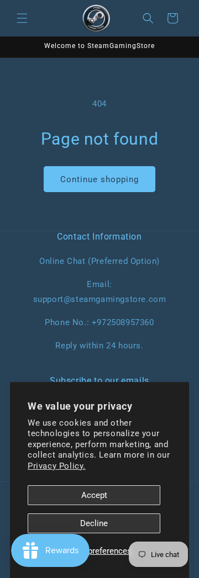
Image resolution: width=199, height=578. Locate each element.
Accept (94, 495)
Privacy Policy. (57, 466)
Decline (94, 523)
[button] (22, 18)
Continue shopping (99, 179)
